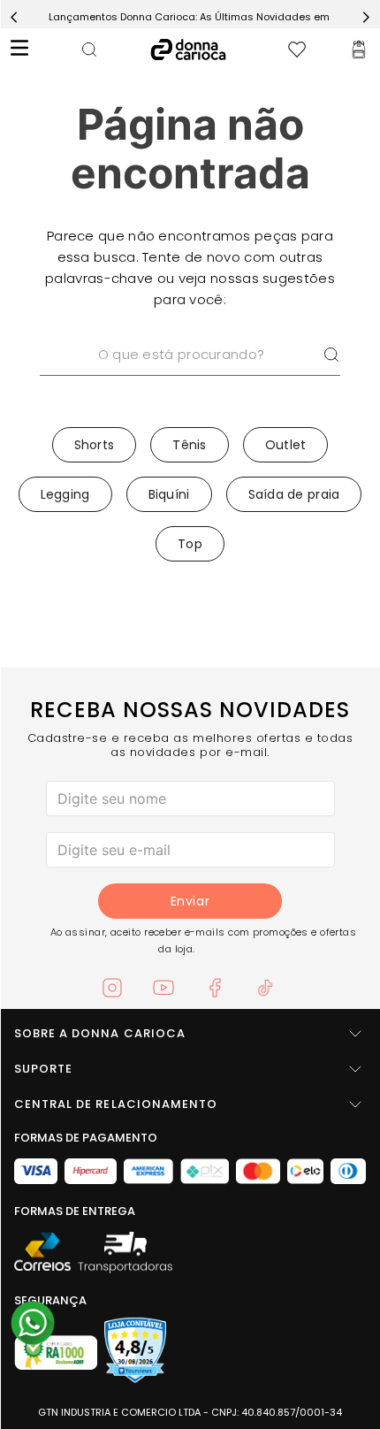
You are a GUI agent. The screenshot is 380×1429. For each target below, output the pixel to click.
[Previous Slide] (14, 17)
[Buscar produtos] (331, 354)
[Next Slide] (365, 17)
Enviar (190, 901)
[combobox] (190, 376)
